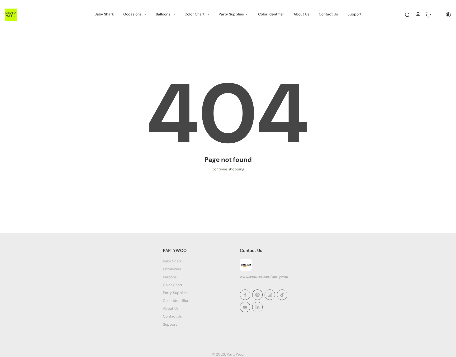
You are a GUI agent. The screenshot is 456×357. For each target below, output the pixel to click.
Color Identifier (271, 14)
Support (354, 14)
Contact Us (328, 14)
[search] (407, 14)
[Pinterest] (257, 294)
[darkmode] (445, 15)
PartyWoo (235, 354)
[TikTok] (282, 294)
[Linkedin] (257, 307)
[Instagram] (270, 294)
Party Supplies (231, 14)
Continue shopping (228, 169)
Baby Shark (104, 14)
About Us (301, 14)
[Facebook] (245, 294)
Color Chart (194, 14)
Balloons (163, 14)
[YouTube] (245, 307)
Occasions (132, 14)
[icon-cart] (428, 15)
